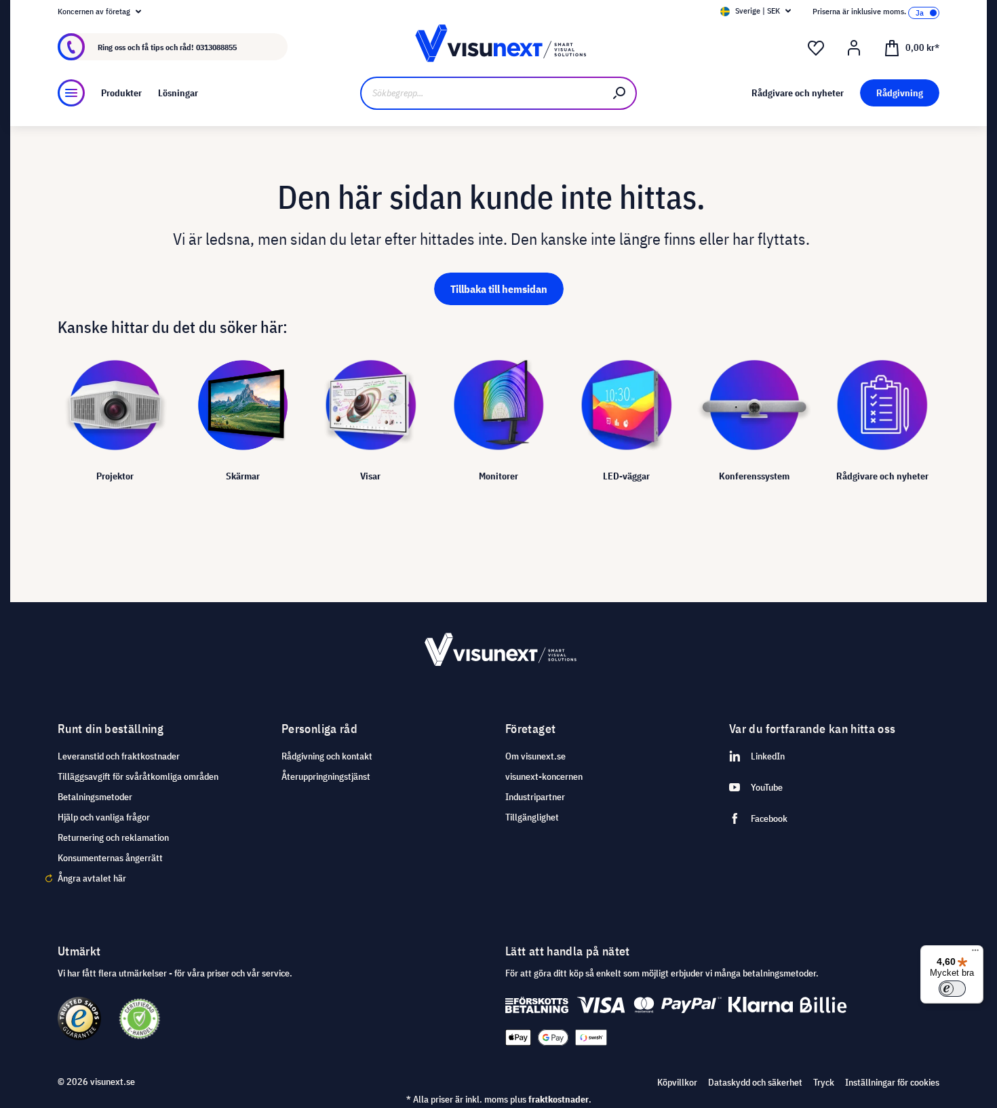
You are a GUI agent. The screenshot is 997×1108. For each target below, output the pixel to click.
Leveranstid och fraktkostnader (119, 756)
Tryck (823, 1082)
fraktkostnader (558, 1099)
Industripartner (535, 797)
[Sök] (620, 93)
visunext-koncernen (544, 776)
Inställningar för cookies (892, 1082)
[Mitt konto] (854, 48)
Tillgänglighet (532, 817)
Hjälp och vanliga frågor (104, 817)
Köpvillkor (677, 1082)
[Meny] (71, 92)
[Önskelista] (816, 48)
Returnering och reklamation (113, 837)
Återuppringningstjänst (325, 776)
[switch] (952, 989)
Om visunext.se (535, 756)
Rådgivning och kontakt (326, 756)
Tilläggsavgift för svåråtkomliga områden (138, 776)
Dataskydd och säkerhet (755, 1082)
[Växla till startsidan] (498, 47)
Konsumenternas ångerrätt (110, 858)
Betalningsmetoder (95, 797)
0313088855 (216, 47)
